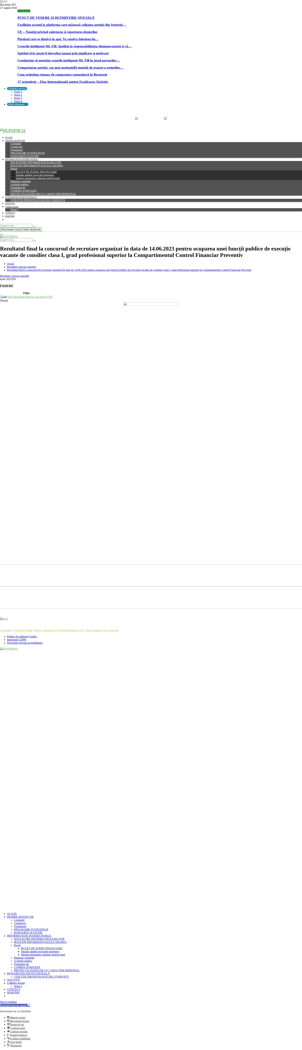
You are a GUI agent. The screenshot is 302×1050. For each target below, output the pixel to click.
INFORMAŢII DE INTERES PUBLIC (21, 159)
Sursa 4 (18, 101)
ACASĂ (9, 137)
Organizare (16, 149)
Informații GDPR (16, 639)
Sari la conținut (8, 1001)
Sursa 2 (18, 94)
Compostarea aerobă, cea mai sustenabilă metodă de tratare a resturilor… (70, 67)
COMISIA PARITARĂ (23, 190)
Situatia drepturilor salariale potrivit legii (38, 178)
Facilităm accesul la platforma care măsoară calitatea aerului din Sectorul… (71, 25)
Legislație (15, 143)
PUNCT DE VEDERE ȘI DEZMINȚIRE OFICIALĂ (55, 18)
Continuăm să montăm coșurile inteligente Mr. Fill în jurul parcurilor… (68, 60)
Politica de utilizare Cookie (22, 636)
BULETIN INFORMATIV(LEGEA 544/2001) (36, 165)
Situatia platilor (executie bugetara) (35, 175)
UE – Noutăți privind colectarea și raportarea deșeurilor (57, 32)
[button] (15, 1005)
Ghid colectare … (17, 104)
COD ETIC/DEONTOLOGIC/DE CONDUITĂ (37, 200)
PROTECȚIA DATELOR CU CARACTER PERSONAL (43, 193)
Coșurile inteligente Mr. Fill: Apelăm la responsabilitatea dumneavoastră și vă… (74, 46)
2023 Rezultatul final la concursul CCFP (30, 296)
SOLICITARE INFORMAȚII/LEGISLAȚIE (35, 162)
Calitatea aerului (17, 88)
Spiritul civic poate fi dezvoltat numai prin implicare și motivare (63, 53)
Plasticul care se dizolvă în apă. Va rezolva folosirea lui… (58, 39)
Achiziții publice (19, 184)
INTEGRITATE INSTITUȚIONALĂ (21, 197)
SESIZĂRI (10, 216)
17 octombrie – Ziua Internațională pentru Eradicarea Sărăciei (63, 82)
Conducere (16, 146)
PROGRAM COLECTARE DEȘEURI (20, 229)
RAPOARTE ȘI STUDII (24, 156)
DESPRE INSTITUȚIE (15, 140)
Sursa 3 (18, 97)
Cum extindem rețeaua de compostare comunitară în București (62, 74)
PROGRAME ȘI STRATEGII (27, 153)
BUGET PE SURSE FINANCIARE (36, 171)
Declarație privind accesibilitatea (25, 642)
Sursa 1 (18, 91)
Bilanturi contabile (20, 181)
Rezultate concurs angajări (14, 275)
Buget (13, 168)
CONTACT (10, 213)
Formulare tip (17, 187)
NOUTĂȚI (10, 203)
